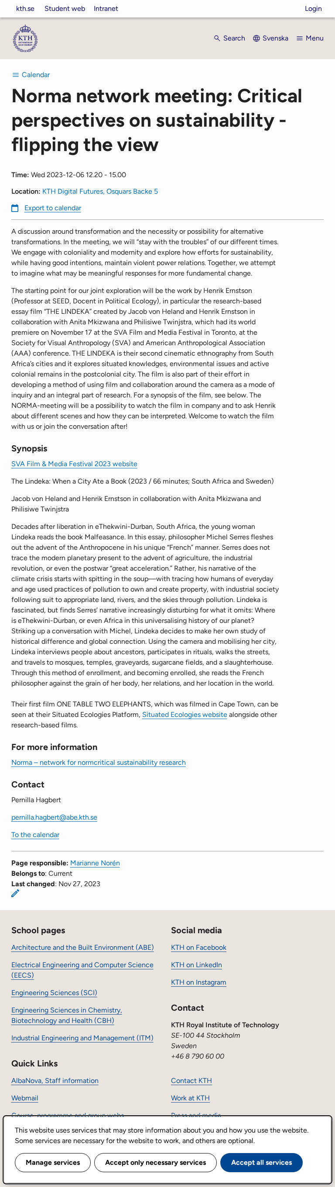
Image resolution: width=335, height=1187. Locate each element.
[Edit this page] (15, 893)
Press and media (196, 1115)
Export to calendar (52, 208)
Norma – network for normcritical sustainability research (98, 762)
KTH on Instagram (198, 982)
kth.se (25, 8)
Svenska (275, 38)
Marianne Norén (95, 863)
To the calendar (35, 835)
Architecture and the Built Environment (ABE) (82, 947)
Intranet (106, 8)
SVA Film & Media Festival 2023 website (74, 464)
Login (313, 8)
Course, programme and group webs (67, 1115)
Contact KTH (191, 1080)
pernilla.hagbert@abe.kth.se (54, 817)
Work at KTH (190, 1098)
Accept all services (261, 1162)
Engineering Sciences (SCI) (54, 993)
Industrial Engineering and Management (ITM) (82, 1038)
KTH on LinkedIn (196, 965)
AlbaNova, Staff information (55, 1080)
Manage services (53, 1162)
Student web (64, 8)
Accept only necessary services (155, 1162)
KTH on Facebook (198, 947)
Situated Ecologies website (184, 714)
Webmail (24, 1098)
